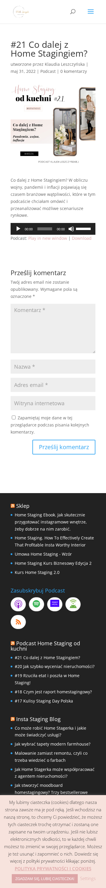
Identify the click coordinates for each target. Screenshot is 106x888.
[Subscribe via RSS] (18, 622)
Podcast (48, 71)
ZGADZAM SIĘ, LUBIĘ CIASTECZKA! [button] (44, 878)
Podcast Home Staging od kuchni (45, 646)
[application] (53, 229)
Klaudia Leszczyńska (65, 64)
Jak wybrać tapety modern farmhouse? (52, 744)
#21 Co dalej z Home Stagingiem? (47, 657)
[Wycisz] (71, 229)
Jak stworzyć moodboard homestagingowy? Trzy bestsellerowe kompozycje (51, 792)
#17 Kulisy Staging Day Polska (44, 701)
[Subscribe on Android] (73, 604)
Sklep (22, 505)
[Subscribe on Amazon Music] (54, 604)
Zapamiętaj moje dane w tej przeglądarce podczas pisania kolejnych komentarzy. (50, 425)
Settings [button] (88, 878)
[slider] (84, 228)
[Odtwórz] (18, 229)
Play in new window (47, 238)
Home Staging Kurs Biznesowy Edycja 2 (53, 563)
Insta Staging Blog (38, 719)
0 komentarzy (73, 71)
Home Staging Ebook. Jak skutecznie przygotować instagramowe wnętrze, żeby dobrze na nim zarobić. (51, 522)
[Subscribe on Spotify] (36, 604)
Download (82, 238)
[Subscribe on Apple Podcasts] (18, 604)
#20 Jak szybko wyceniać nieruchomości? (55, 666)
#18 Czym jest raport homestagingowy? (53, 692)
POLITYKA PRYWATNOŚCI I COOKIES (53, 868)
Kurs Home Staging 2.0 (37, 572)
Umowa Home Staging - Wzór (43, 554)
